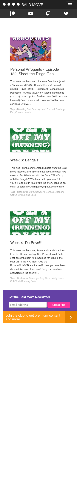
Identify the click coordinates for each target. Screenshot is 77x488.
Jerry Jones (58, 278)
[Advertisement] (38, 361)
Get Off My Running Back (23, 194)
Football (51, 109)
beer (43, 109)
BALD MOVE (32, 5)
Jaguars (60, 191)
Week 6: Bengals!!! (26, 160)
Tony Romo (45, 278)
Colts (31, 191)
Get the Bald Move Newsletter (29, 297)
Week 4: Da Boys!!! (26, 242)
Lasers (27, 112)
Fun (12, 112)
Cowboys (60, 109)
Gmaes (19, 112)
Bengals (50, 191)
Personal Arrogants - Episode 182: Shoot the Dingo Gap (34, 71)
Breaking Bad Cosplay (28, 109)
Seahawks (22, 191)
